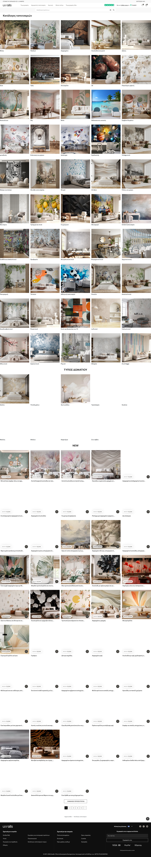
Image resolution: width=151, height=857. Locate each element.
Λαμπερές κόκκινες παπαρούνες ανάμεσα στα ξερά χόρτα (133, 586)
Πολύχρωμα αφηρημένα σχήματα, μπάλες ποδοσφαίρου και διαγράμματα (103, 516)
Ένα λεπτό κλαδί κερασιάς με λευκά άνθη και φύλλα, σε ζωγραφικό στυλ (42, 690)
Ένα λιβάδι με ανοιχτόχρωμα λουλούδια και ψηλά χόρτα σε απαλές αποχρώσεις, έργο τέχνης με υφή (73, 795)
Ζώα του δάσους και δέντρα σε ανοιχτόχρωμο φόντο (12, 620)
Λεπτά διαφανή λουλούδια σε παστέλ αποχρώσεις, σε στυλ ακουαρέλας (42, 481)
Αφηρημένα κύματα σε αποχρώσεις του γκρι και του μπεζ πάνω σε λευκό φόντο (73, 760)
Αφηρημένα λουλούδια (38, 516)
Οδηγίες (5, 845)
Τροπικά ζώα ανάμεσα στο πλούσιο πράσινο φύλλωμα (73, 620)
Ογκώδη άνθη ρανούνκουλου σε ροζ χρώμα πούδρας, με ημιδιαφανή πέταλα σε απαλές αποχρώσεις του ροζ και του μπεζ (73, 725)
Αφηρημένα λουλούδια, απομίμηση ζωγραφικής (133, 551)
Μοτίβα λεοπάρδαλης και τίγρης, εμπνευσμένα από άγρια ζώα (42, 760)
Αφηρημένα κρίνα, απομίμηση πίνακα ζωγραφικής (42, 551)
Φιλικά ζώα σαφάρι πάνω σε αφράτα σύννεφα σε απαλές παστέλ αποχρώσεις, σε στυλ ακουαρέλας (12, 481)
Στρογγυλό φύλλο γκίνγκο (9, 655)
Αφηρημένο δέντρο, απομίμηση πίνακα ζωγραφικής (103, 551)
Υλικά (4, 838)
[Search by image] (110, 10)
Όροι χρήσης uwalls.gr (63, 842)
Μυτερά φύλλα (127, 620)
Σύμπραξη (84, 842)
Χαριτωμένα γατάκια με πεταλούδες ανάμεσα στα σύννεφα (12, 551)
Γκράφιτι (34, 655)
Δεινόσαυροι (126, 516)
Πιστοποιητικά (32, 838)
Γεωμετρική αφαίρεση (69, 516)
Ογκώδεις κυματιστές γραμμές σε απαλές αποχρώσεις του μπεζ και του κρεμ (103, 481)
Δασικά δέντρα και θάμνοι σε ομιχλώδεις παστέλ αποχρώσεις (42, 795)
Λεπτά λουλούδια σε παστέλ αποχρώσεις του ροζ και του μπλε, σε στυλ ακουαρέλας (73, 481)
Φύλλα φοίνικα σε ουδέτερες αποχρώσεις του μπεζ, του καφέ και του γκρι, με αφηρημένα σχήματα (12, 690)
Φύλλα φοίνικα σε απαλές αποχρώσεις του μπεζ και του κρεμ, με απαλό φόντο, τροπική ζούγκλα (103, 690)
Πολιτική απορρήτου (63, 835)
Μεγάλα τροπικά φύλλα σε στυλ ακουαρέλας (42, 586)
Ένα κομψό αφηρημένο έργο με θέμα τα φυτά (12, 586)
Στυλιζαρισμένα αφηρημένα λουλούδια (12, 516)
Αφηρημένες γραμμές (99, 620)
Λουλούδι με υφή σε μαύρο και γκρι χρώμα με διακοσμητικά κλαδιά (103, 586)
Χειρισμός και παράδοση (10, 842)
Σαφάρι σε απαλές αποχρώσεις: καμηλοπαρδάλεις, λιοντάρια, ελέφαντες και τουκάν (133, 725)
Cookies (83, 838)
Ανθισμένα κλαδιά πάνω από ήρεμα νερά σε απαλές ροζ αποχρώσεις (133, 760)
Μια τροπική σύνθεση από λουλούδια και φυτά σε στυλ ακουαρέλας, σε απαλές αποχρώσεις (73, 586)
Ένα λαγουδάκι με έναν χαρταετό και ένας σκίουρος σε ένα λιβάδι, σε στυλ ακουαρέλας (12, 725)
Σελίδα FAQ (6, 835)
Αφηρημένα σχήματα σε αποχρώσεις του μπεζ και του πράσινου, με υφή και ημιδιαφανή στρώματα (73, 690)
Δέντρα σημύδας (67, 655)
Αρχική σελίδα (68, 816)
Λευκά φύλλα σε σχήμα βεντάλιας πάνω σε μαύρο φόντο (42, 620)
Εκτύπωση (60, 838)
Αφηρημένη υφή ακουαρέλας (10, 760)
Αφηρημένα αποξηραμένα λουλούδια (133, 481)
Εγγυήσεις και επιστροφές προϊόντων (39, 835)
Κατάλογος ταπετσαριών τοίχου (37, 842)
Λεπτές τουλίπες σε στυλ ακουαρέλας (42, 725)
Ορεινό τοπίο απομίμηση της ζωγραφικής (73, 551)
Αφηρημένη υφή (97, 655)
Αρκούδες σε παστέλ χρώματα (132, 690)
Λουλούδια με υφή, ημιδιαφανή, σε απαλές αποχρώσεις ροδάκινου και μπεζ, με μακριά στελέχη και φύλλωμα (133, 655)
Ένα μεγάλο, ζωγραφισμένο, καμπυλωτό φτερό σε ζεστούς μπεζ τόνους (103, 760)
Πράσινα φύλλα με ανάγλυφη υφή (102, 725)
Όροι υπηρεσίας (86, 835)
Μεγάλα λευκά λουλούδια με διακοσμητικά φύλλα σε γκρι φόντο (12, 795)
